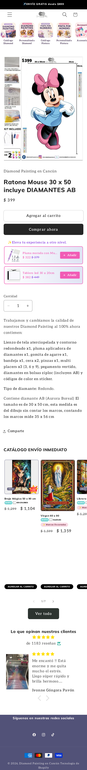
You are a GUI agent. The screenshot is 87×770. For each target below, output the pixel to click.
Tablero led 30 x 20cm (38, 273)
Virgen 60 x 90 (53, 520)
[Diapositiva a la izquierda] (33, 601)
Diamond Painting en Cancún (39, 763)
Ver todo (43, 614)
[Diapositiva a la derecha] (53, 601)
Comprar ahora (43, 229)
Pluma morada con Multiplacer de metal (40, 253)
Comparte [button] (16, 431)
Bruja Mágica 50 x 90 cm (20, 498)
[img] (43, 637)
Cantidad (10, 296)
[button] (9, 14)
